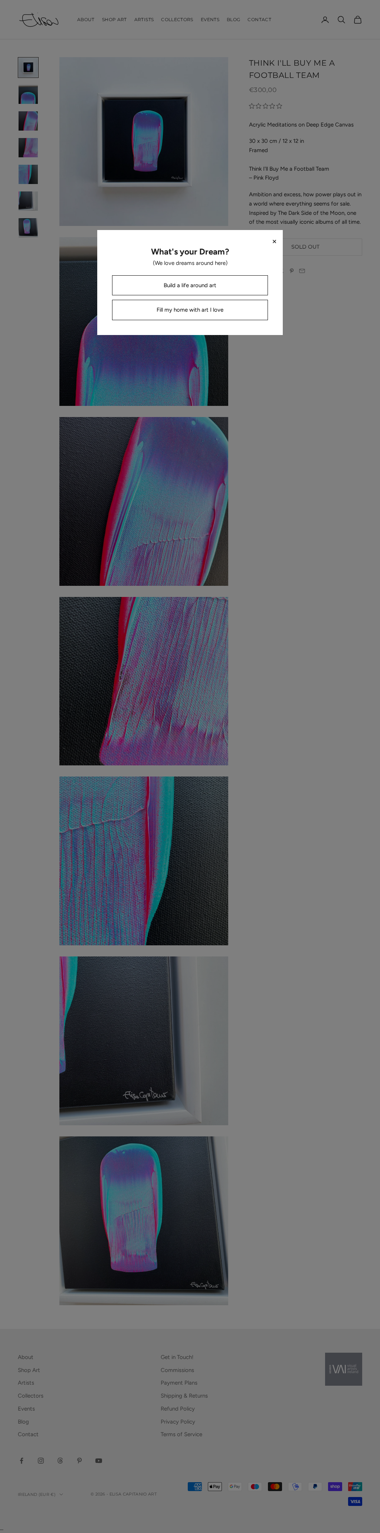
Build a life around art (190, 285)
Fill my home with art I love (190, 309)
